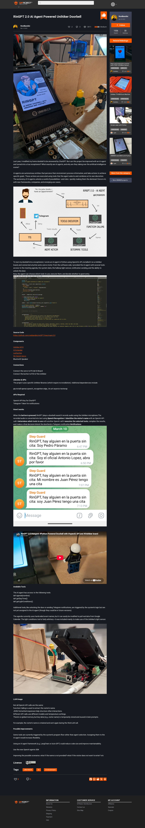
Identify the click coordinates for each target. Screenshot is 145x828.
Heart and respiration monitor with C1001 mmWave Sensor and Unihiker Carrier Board (120, 64)
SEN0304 (123, 129)
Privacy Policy (51, 810)
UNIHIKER (28, 770)
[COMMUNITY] (19, 7)
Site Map (80, 810)
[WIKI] (26, 7)
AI (38, 770)
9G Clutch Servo (19, 356)
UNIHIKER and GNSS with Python (121, 156)
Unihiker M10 (18, 347)
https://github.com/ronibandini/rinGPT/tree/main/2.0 (34, 335)
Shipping (49, 814)
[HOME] (15, 7)
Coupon (110, 810)
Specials (111, 807)
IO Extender (17, 350)
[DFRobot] (23, 4)
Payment (49, 817)
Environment (50, 770)
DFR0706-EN (115, 68)
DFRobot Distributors (84, 804)
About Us (49, 804)
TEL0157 (123, 160)
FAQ (47, 820)
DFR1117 (123, 68)
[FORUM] (23, 7)
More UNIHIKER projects (120, 180)
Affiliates (111, 804)
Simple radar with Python (118, 125)
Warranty (49, 807)
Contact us (81, 807)
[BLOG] (29, 7)
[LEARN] (32, 7)
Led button (17, 353)
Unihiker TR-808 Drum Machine (120, 94)
